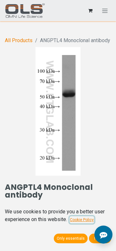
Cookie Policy (82, 220)
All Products (19, 40)
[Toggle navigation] (105, 10)
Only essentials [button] (71, 238)
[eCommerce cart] (90, 10)
